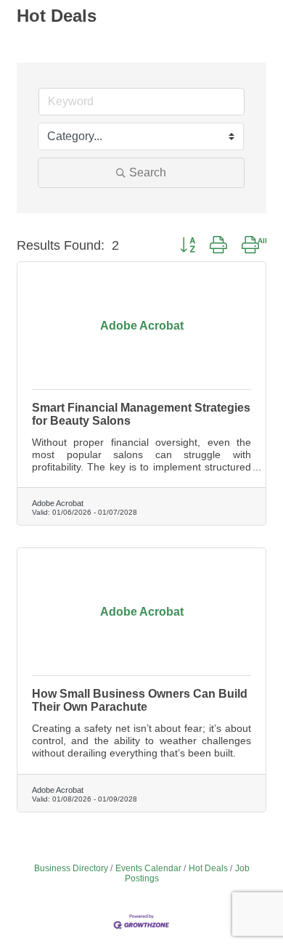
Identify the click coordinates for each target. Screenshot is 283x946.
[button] (187, 245)
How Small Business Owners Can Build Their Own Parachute (139, 700)
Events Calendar (148, 868)
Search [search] (147, 172)
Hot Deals (208, 868)
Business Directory (71, 868)
